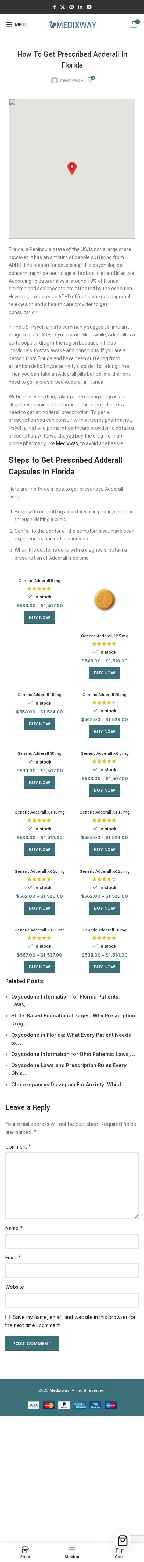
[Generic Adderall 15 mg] (39, 686)
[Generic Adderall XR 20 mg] (39, 862)
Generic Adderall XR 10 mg (40, 812)
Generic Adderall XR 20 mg (40, 871)
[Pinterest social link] (71, 7)
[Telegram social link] (89, 7)
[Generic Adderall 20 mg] (104, 686)
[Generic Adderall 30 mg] (39, 744)
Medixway (67, 443)
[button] (72, 168)
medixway (72, 80)
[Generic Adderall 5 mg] (39, 572)
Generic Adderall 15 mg (39, 695)
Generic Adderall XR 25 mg (105, 871)
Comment (18, 1146)
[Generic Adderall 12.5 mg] (104, 599)
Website (14, 1287)
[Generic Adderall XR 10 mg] (39, 804)
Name (14, 1227)
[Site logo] (72, 24)
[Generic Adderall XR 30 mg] (39, 921)
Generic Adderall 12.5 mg (104, 636)
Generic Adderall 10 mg (104, 930)
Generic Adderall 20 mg (104, 695)
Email (13, 1257)
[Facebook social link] (54, 7)
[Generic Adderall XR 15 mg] (104, 804)
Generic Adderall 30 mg (39, 754)
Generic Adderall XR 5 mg (105, 754)
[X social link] (62, 7)
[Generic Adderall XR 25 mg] (104, 862)
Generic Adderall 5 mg (39, 581)
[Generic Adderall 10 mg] (104, 921)
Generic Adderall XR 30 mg (40, 930)
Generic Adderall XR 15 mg (105, 812)
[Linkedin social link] (80, 7)
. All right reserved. (78, 1390)
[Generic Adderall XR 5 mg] (104, 744)
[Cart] (122, 1540)
